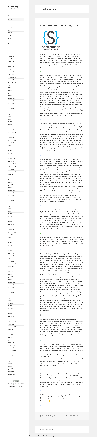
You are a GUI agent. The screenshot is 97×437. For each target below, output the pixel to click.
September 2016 (12, 140)
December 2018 (12, 74)
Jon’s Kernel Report (61, 254)
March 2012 (11, 279)
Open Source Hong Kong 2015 (59, 25)
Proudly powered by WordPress (48, 429)
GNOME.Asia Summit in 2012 (54, 60)
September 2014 (12, 203)
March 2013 (11, 248)
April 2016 (10, 153)
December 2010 (12, 319)
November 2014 (12, 198)
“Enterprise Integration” (47, 214)
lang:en (9, 40)
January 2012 (11, 284)
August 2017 (11, 114)
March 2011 (11, 311)
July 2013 (10, 237)
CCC (9, 30)
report (49, 417)
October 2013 (11, 229)
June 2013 (10, 240)
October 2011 (11, 292)
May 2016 (10, 150)
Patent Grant (51, 336)
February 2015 (11, 190)
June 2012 (10, 271)
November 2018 (12, 77)
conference (62, 415)
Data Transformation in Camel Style (67, 210)
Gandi (77, 237)
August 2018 (11, 85)
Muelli (16, 383)
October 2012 (11, 261)
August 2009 (11, 361)
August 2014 (11, 206)
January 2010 (11, 348)
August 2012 (11, 266)
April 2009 (10, 369)
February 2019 (11, 69)
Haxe (51, 130)
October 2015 (11, 169)
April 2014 (10, 216)
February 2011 (11, 313)
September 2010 (12, 327)
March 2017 (11, 124)
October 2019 (11, 61)
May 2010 (10, 337)
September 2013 (12, 232)
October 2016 (11, 137)
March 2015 (11, 187)
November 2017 (12, 106)
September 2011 (12, 295)
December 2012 (12, 256)
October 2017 (11, 108)
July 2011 (10, 300)
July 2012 (10, 269)
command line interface (51, 241)
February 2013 (11, 250)
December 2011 (12, 287)
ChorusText (66, 363)
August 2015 (11, 174)
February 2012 (11, 282)
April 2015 (10, 185)
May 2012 (10, 274)
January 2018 (11, 101)
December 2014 (12, 195)
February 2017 (11, 127)
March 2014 (11, 219)
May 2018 (10, 90)
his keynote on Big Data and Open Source (55, 77)
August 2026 (11, 56)
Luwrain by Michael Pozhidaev (64, 344)
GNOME (10, 33)
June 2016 (10, 148)
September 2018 (12, 82)
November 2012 (12, 258)
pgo (46, 417)
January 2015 (11, 192)
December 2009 (12, 350)
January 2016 (11, 161)
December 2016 (12, 132)
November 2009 (12, 353)
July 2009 (10, 363)
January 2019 (11, 72)
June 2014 (10, 211)
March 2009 (11, 371)
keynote (42, 417)
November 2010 (12, 321)
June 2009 (10, 366)
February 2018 (11, 98)
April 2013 (10, 245)
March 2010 (11, 342)
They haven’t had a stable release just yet (52, 355)
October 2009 (11, 355)
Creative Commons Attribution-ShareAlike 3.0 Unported (16, 386)
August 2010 (11, 329)
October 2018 (11, 79)
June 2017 (10, 119)
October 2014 (11, 200)
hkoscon (72, 415)
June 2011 (10, 303)
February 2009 (11, 374)
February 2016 (11, 158)
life (8, 43)
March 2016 (11, 156)
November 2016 (12, 135)
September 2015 (12, 171)
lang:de (9, 38)
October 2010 (11, 324)
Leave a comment (59, 417)
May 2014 (10, 214)
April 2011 (10, 308)
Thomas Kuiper (58, 237)
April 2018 (10, 93)
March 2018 (11, 95)
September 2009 (12, 358)
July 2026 (10, 58)
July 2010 (10, 332)
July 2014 (10, 208)
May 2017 (10, 122)
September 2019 (12, 64)
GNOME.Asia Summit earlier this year (51, 365)
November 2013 (12, 227)
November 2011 (12, 290)
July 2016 (10, 145)
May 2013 (10, 242)
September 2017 (12, 111)
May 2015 (10, 182)
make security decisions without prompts (60, 382)
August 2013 (11, 235)
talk (52, 417)
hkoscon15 (78, 415)
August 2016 (11, 143)
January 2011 (11, 316)
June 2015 (10, 179)
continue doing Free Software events (65, 399)
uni (8, 46)
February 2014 (11, 221)
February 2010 (11, 345)
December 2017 (12, 103)
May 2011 (10, 306)
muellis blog (13, 6)
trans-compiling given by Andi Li (69, 124)
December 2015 (12, 164)
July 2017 (10, 116)
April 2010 (10, 340)
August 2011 (11, 298)
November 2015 (12, 166)
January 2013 (11, 253)
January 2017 (11, 129)
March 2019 (11, 66)
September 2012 (12, 263)
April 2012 (10, 277)
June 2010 (10, 334)
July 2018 (10, 87)
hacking (10, 35)
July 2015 (10, 177)
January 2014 (11, 224)
